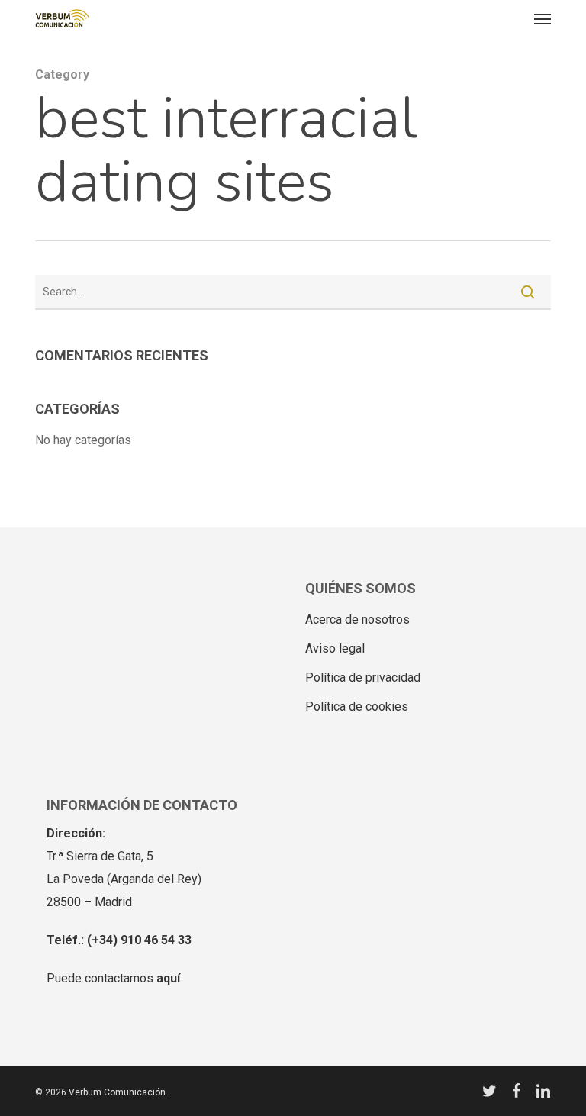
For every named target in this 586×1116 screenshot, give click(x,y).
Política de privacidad (362, 677)
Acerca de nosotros (357, 619)
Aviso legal (335, 648)
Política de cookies (356, 706)
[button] (542, 18)
